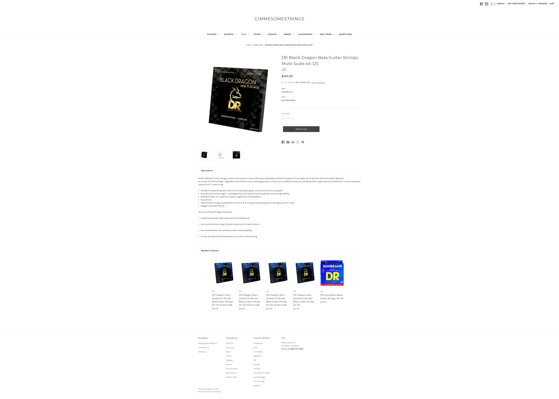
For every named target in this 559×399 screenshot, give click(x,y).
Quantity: (286, 113)
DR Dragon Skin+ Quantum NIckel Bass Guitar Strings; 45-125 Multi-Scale (222, 300)
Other (257, 34)
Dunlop (256, 368)
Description (207, 170)
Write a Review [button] (318, 82)
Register (542, 3)
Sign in (531, 3)
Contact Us (203, 347)
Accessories (305, 34)
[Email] (287, 142)
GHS (255, 347)
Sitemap (202, 352)
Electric (211, 34)
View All (256, 385)
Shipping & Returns (207, 343)
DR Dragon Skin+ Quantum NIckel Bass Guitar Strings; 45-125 (303, 300)
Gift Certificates (516, 3)
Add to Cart (223, 275)
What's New (345, 34)
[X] (491, 4)
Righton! (257, 356)
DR (254, 360)
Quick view (223, 270)
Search (500, 3)
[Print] (292, 142)
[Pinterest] (302, 142)
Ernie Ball (257, 352)
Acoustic (229, 34)
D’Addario (258, 343)
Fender (256, 364)
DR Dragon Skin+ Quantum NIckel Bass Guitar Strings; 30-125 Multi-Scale (249, 300)
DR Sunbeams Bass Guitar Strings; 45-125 (332, 297)
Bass (243, 34)
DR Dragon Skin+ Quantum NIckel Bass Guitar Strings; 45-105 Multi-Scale (276, 300)
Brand (287, 34)
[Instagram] (486, 4)
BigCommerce (213, 389)
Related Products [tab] (210, 250)
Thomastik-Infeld (261, 373)
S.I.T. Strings (259, 381)
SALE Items (326, 34)
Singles (272, 34)
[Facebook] (481, 4)
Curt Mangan (259, 377)
